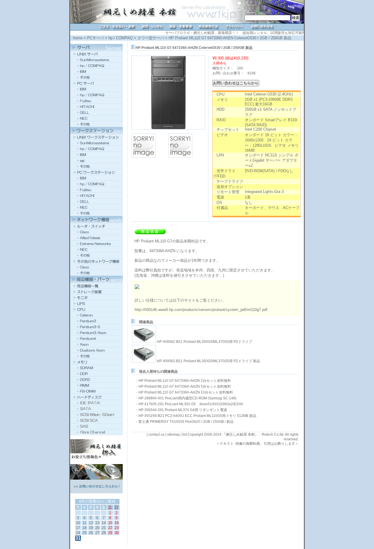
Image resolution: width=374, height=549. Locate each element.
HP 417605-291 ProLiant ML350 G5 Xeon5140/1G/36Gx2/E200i (190, 404)
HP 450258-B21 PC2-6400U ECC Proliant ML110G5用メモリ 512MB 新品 (197, 416)
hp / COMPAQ (120, 38)
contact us (156, 434)
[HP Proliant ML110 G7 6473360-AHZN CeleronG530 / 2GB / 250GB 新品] (168, 128)
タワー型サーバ (150, 38)
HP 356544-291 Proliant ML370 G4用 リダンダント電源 (182, 410)
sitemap (173, 434)
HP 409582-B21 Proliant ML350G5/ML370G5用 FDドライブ (204, 342)
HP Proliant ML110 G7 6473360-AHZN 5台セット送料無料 (184, 386)
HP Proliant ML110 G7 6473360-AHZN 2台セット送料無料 (184, 381)
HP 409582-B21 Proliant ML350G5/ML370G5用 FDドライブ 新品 (208, 361)
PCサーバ (95, 38)
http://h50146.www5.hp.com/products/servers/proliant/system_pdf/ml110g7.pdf (201, 309)
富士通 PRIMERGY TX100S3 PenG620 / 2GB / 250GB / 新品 (185, 422)
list (184, 434)
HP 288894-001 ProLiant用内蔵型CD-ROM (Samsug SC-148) (187, 398)
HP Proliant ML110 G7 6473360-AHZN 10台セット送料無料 (185, 392)
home (77, 38)
